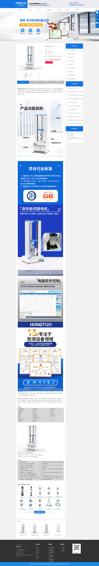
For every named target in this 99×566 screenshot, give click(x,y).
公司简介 (37, 547)
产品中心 (29, 9)
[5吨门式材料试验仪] (58, 528)
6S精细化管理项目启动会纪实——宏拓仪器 (75, 91)
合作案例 (59, 9)
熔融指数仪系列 (72, 57)
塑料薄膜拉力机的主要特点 (72, 109)
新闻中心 (68, 9)
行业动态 (63, 549)
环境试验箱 (71, 64)
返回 (60, 46)
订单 (37, 554)
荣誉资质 (37, 552)
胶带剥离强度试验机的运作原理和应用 (74, 116)
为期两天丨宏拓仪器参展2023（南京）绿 (75, 113)
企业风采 (37, 550)
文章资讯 (74, 84)
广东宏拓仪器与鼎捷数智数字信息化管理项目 (75, 99)
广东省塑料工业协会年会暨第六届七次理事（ (75, 96)
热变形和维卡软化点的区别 (72, 102)
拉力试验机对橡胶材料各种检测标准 (74, 123)
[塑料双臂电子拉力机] (23, 528)
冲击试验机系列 (51, 552)
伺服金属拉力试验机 (34, 535)
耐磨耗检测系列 (72, 78)
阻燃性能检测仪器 (72, 68)
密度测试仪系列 (72, 53)
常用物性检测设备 (72, 75)
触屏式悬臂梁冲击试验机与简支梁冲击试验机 (75, 121)
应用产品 (37, 557)
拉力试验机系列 (72, 50)
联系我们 (77, 9)
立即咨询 (49, 62)
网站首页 (20, 9)
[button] (47, 39)
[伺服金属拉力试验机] (35, 528)
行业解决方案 (49, 9)
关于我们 (37, 544)
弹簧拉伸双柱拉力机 (46, 535)
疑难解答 (63, 550)
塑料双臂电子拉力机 (23, 535)
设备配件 (70, 71)
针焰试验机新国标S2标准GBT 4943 (74, 88)
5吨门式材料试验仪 (58, 535)
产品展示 (50, 544)
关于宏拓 (39, 9)
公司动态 (63, 547)
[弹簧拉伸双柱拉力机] (46, 528)
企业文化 (37, 549)
